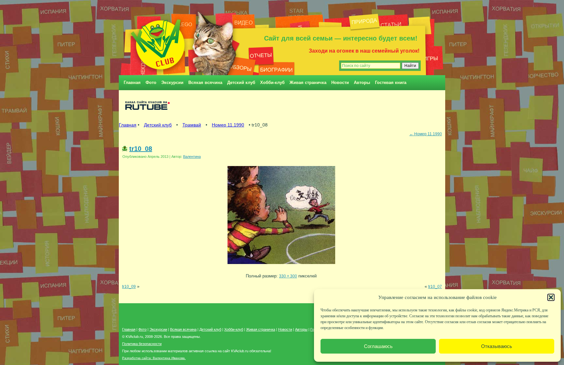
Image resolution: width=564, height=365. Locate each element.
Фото (151, 82)
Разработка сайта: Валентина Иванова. (154, 358)
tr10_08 (140, 148)
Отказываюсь (496, 346)
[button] (551, 297)
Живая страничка (308, 82)
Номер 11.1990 (228, 124)
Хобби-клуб (272, 82)
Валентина (192, 156)
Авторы (362, 82)
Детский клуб (241, 82)
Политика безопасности (142, 344)
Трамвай (191, 124)
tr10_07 (435, 286)
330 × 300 (288, 276)
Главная (132, 82)
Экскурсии (172, 82)
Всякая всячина (205, 82)
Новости (340, 82)
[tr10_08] (281, 266)
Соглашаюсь (378, 346)
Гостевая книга (390, 82)
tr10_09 (129, 286)
